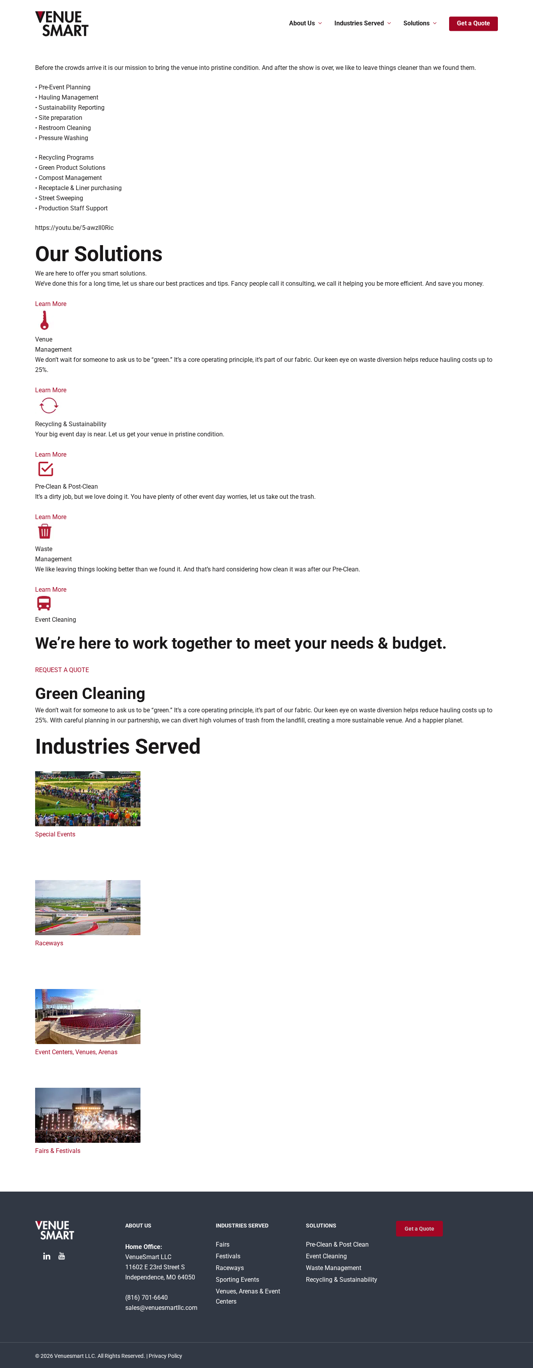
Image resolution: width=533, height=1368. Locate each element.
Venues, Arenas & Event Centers (248, 1296)
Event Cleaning (326, 1256)
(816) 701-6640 (146, 1297)
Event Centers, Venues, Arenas (76, 1052)
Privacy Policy (165, 1356)
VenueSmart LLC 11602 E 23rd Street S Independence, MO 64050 (160, 1267)
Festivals (228, 1256)
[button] (419, 1228)
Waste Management (333, 1268)
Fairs (222, 1244)
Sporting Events (237, 1279)
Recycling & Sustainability (341, 1279)
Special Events (55, 834)
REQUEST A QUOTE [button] (62, 670)
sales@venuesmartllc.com (161, 1307)
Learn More (50, 304)
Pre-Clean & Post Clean (337, 1244)
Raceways (49, 943)
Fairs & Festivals (57, 1151)
